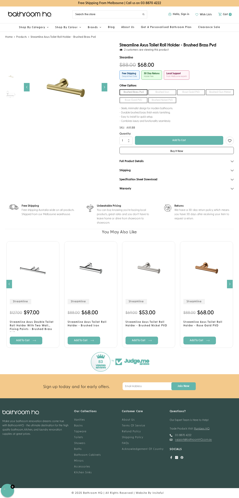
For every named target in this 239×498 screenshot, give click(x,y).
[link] (41, 210)
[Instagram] (176, 457)
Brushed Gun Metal (220, 92)
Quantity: (125, 134)
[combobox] (105, 14)
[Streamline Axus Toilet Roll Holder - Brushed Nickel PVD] (148, 267)
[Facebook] (171, 457)
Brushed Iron (162, 92)
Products (21, 37)
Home (9, 37)
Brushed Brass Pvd (134, 92)
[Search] (109, 14)
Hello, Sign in (181, 14)
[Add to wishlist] (230, 141)
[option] (65, 87)
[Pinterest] (181, 457)
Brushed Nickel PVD (162, 100)
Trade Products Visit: (190, 429)
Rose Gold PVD (191, 92)
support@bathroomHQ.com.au (193, 439)
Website (141, 493)
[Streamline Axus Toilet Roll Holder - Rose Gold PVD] (206, 267)
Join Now (183, 386)
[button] (27, 87)
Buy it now (176, 151)
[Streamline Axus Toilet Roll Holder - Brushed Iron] (90, 267)
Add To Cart (179, 140)
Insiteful (158, 493)
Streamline (20, 301)
